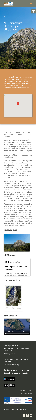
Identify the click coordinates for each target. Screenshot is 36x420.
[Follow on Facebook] (24, 415)
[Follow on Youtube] (31, 415)
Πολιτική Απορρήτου (26, 393)
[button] (33, 11)
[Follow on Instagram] (27, 415)
